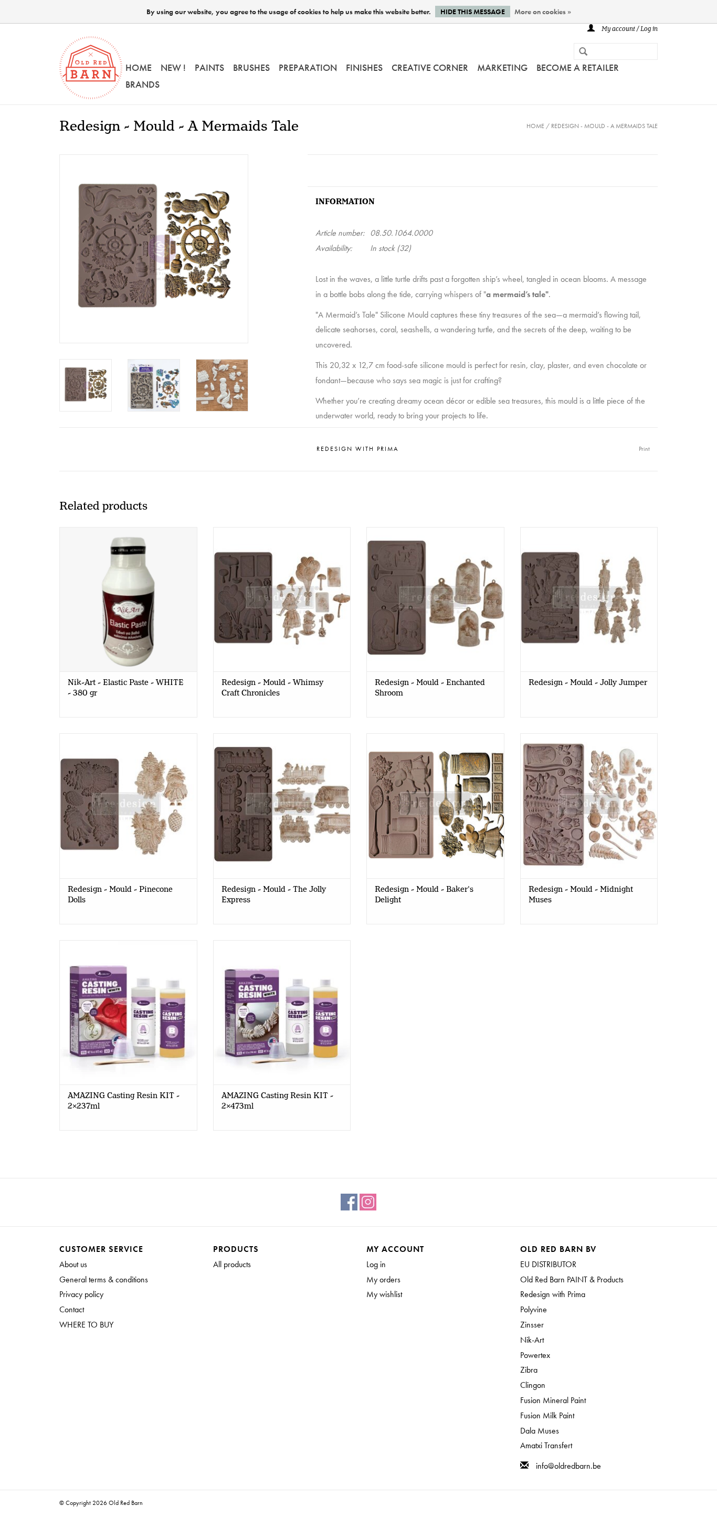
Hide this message (472, 11)
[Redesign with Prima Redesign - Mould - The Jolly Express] (282, 805)
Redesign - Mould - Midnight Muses (581, 894)
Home (138, 67)
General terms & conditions (103, 1279)
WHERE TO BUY (86, 1324)
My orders (383, 1279)
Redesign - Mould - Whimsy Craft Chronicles (272, 688)
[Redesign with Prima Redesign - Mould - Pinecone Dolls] (128, 805)
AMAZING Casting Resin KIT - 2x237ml (124, 1101)
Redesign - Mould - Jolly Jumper (588, 683)
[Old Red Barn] (90, 67)
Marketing (502, 67)
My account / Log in (629, 29)
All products (232, 1264)
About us (73, 1264)
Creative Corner (430, 67)
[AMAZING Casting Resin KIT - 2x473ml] (282, 1012)
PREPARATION (308, 67)
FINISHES (364, 67)
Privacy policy (81, 1294)
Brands (142, 84)
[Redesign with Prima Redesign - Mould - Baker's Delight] (435, 805)
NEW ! (173, 67)
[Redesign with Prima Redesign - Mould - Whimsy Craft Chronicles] (282, 599)
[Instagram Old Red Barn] (368, 1202)
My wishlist (384, 1294)
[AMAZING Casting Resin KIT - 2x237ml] (128, 1012)
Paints (209, 67)
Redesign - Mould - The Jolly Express (274, 894)
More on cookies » (542, 11)
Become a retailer (577, 67)
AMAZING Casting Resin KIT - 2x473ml (277, 1101)
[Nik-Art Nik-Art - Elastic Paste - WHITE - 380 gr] (128, 599)
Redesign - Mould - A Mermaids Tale (604, 126)
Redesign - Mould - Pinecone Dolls (120, 894)
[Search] (579, 52)
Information (345, 201)
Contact (71, 1309)
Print (644, 449)
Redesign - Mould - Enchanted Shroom (430, 688)
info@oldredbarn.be (568, 1465)
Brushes (251, 67)
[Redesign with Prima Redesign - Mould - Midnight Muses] (589, 805)
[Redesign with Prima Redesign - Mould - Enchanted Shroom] (435, 599)
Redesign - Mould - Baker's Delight (424, 894)
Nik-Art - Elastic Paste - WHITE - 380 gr (126, 688)
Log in (376, 1264)
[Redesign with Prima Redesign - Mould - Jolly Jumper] (589, 599)
